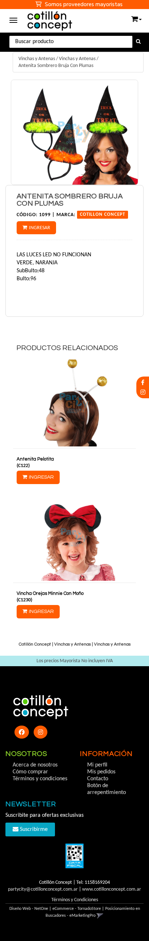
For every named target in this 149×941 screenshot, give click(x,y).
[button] (136, 17)
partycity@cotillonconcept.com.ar (43, 889)
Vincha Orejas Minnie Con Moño (50, 593)
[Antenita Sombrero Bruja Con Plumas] (74, 132)
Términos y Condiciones (74, 900)
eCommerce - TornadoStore (76, 909)
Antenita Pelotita (35, 459)
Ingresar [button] (39, 228)
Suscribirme (33, 829)
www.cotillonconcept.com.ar (111, 889)
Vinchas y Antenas (36, 59)
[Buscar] (138, 42)
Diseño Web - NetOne (28, 909)
